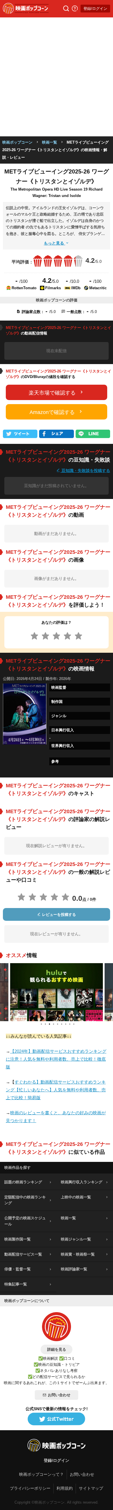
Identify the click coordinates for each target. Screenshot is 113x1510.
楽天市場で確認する (52, 393)
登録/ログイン (95, 8)
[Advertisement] (56, 76)
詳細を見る (56, 1349)
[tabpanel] (56, 992)
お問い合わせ (59, 1395)
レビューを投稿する (58, 914)
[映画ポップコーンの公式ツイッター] (56, 1419)
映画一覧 (49, 142)
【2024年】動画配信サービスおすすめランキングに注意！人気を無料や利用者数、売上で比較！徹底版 (56, 1059)
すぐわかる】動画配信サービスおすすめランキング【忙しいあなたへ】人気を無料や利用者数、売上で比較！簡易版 (56, 1089)
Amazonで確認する (52, 412)
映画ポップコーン (17, 142)
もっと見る (54, 243)
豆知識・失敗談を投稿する (85, 470)
